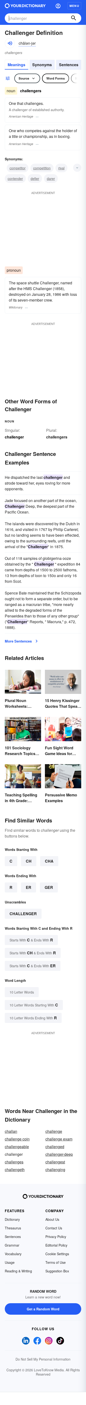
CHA (49, 861)
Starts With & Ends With (31, 940)
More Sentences (18, 641)
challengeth (15, 1169)
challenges (14, 1162)
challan (11, 1131)
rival (61, 168)
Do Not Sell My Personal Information (43, 1359)
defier (35, 178)
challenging (55, 1169)
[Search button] (73, 18)
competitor (18, 168)
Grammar (12, 1245)
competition (42, 168)
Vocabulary (13, 1253)
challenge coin (17, 1139)
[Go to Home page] (25, 6)
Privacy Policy (55, 1236)
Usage (10, 1262)
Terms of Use (55, 1262)
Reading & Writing (18, 1271)
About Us (52, 1219)
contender (15, 178)
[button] (58, 6)
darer (51, 178)
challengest (55, 1162)
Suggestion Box (57, 1271)
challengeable (17, 1146)
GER (49, 887)
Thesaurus (13, 1228)
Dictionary (12, 1219)
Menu (74, 6)
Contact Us (53, 1228)
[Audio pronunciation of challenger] (10, 43)
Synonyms (42, 64)
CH (29, 861)
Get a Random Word (43, 1309)
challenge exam (58, 1139)
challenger (23, 913)
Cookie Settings (57, 1253)
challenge (53, 1131)
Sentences (68, 64)
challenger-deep (59, 1154)
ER (28, 887)
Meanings (16, 64)
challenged (54, 1146)
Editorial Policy (56, 1245)
